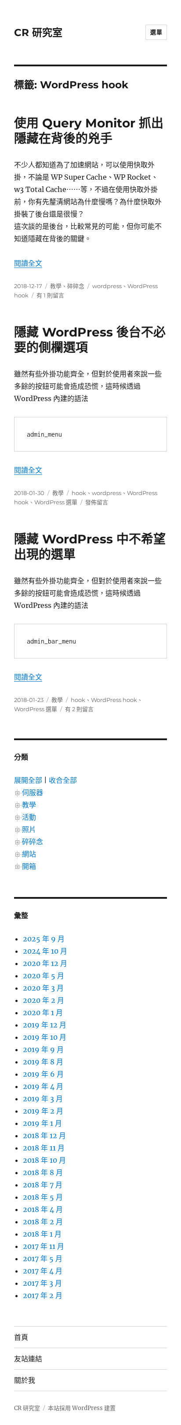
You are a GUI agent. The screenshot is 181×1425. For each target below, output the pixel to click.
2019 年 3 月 (43, 1098)
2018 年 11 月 (44, 1147)
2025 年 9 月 (44, 938)
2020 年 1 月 (43, 1012)
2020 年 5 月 (43, 975)
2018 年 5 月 (43, 1197)
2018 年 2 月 (43, 1221)
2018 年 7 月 (42, 1184)
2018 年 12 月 (44, 1135)
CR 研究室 (38, 32)
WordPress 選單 (55, 502)
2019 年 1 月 (42, 1123)
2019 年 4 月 (43, 1086)
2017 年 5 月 (42, 1258)
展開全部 (28, 780)
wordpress (107, 285)
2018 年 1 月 (42, 1234)
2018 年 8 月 (43, 1172)
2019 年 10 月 (44, 1037)
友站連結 (28, 1359)
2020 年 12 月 (45, 963)
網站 (29, 854)
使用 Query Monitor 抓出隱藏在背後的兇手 (88, 131)
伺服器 (32, 792)
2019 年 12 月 (44, 1024)
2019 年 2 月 (43, 1111)
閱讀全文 (28, 263)
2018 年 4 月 (43, 1209)
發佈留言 (96, 502)
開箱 (29, 866)
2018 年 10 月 (44, 1160)
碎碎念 (75, 285)
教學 (56, 285)
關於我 (24, 1380)
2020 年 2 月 (43, 1000)
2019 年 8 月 (43, 1061)
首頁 (21, 1337)
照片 (29, 829)
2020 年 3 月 (43, 988)
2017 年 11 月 (43, 1246)
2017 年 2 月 (42, 1295)
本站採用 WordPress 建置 (82, 1408)
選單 (156, 32)
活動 (29, 817)
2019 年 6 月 (43, 1074)
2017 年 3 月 (42, 1283)
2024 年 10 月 (45, 951)
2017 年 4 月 (42, 1270)
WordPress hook (114, 699)
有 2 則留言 (79, 708)
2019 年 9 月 (43, 1049)
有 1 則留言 (50, 295)
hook (79, 492)
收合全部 (63, 780)
